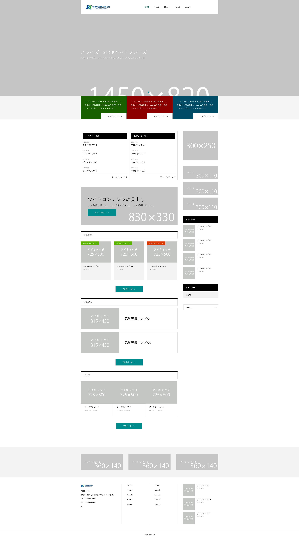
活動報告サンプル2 (158, 266)
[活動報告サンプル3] (129, 252)
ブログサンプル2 (90, 162)
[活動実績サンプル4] (100, 318)
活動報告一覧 (127, 289)
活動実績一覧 (127, 362)
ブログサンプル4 (90, 145)
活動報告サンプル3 (125, 266)
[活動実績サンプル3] (100, 342)
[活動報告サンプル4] (96, 252)
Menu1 (156, 7)
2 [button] (150, 92)
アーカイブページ (118, 177)
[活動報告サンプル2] (162, 252)
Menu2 (166, 7)
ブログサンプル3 (90, 154)
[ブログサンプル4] (97, 392)
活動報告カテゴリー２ (90, 243)
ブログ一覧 (127, 426)
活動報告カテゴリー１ (156, 243)
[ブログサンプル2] (161, 392)
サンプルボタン (100, 213)
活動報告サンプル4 (92, 266)
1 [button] (148, 92)
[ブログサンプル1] (189, 273)
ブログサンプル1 (90, 171)
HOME (146, 7)
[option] (149, 48)
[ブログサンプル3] (129, 392)
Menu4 (187, 7)
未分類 (95, 410)
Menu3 (177, 7)
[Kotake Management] (98, 7)
